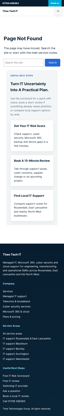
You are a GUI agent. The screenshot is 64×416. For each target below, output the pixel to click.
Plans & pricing (11, 316)
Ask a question (11, 390)
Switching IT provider (15, 385)
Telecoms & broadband (16, 301)
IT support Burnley (14, 348)
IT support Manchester (16, 358)
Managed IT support (15, 296)
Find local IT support (29, 195)
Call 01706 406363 (14, 401)
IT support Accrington (16, 353)
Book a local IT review (16, 396)
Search (53, 62)
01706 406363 (10, 3)
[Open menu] (58, 11)
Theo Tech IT (10, 11)
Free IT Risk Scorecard (16, 375)
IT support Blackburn (15, 343)
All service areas (12, 333)
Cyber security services (16, 306)
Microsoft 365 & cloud (16, 311)
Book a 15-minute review (32, 160)
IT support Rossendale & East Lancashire (27, 338)
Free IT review (11, 380)
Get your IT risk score (29, 126)
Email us (55, 3)
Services (8, 291)
